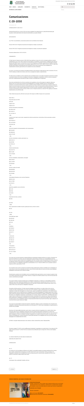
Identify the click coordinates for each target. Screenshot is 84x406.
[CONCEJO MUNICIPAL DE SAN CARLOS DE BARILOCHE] (17, 3)
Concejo (14, 6)
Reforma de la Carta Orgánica (15, 9)
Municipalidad (58, 1)
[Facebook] (68, 4)
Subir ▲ (73, 403)
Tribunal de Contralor (64, 1)
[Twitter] (70, 4)
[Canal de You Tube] (72, 4)
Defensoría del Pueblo (71, 1)
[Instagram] (74, 4)
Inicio (10, 6)
